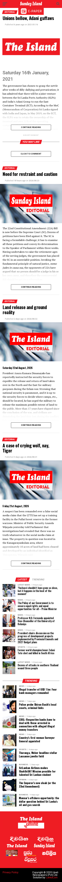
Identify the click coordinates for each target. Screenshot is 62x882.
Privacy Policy (10, 872)
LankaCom (52, 877)
